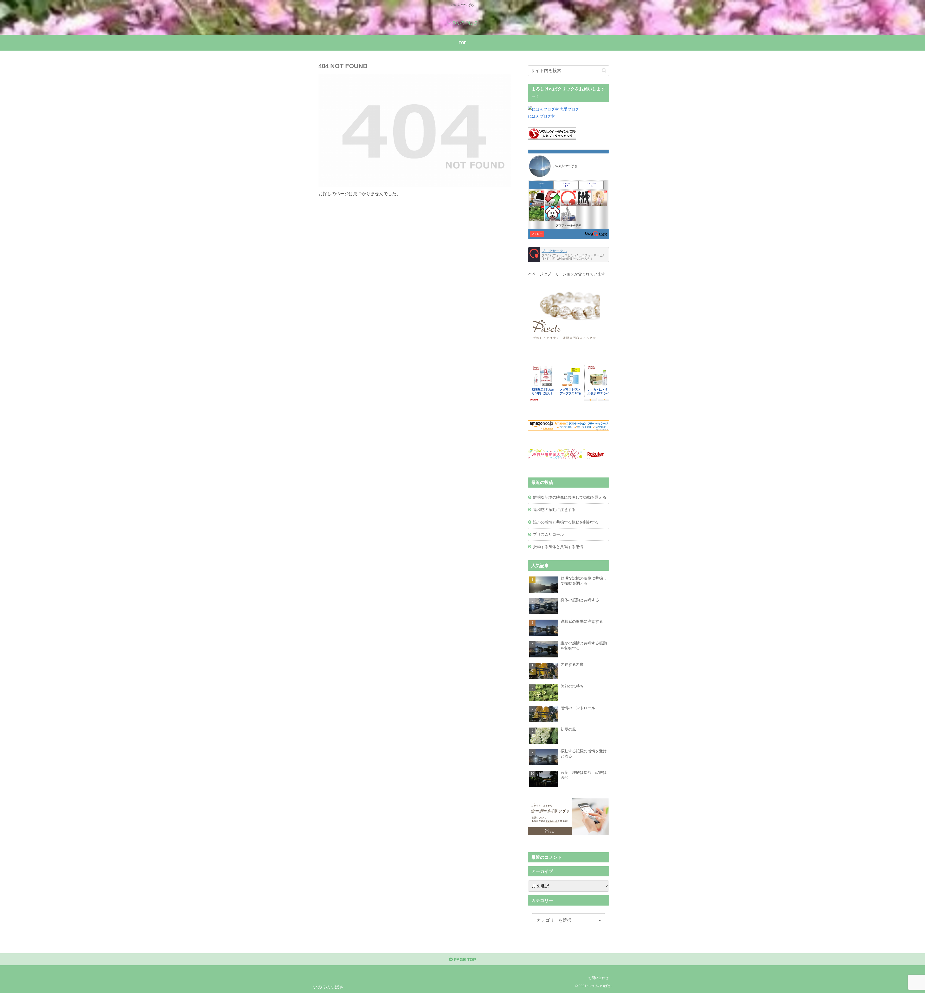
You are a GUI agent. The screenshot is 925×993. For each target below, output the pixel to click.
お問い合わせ (598, 978)
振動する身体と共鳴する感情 (558, 546)
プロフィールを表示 (568, 225)
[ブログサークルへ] (568, 254)
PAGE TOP (464, 959)
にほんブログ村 (541, 116)
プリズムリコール (548, 534)
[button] (604, 70)
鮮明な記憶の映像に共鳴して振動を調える (569, 497)
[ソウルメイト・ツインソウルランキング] (552, 138)
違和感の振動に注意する (554, 509)
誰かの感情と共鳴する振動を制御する (566, 522)
